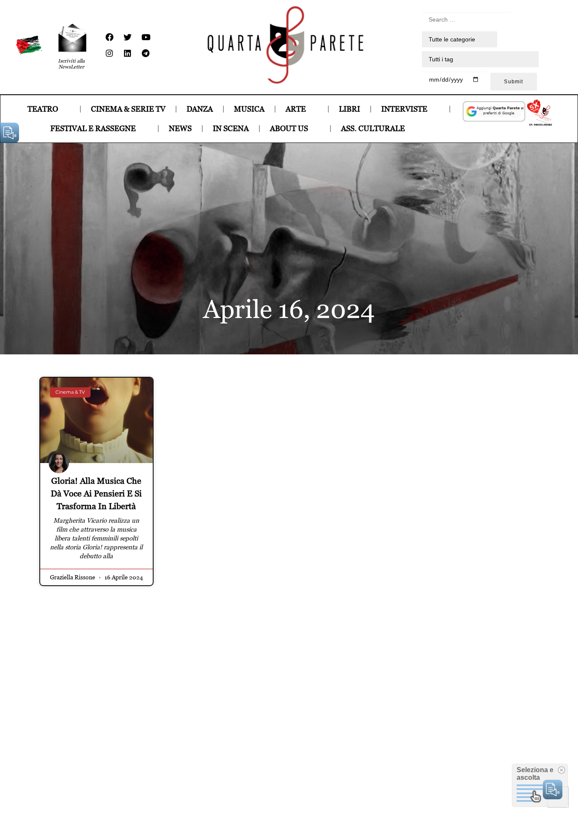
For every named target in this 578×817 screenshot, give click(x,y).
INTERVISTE (404, 108)
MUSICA (249, 108)
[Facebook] (109, 37)
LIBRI (349, 108)
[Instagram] (109, 53)
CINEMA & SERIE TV (128, 108)
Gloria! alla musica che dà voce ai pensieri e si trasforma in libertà (96, 493)
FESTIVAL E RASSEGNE (93, 128)
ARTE (296, 108)
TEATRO (43, 108)
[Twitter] (127, 37)
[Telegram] (146, 53)
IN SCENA (231, 128)
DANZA (200, 108)
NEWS (180, 128)
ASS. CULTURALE (373, 128)
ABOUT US (289, 128)
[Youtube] (146, 37)
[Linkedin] (127, 53)
